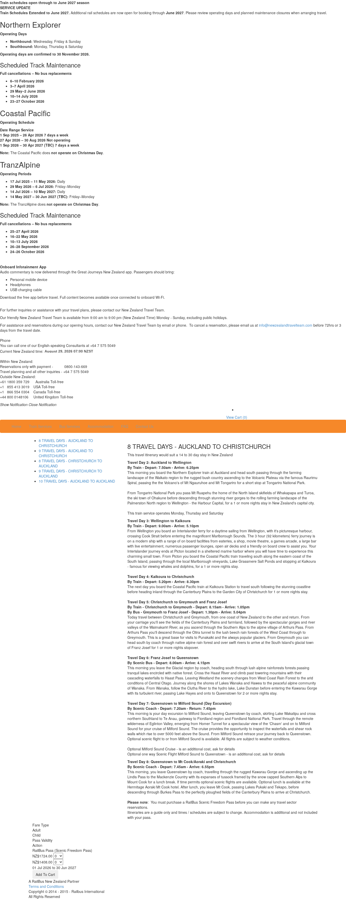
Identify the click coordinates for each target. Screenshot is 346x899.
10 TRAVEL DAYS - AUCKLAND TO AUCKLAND (77, 481)
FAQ (124, 426)
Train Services (40, 426)
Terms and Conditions (46, 886)
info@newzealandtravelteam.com (285, 325)
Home (16, 426)
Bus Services (69, 426)
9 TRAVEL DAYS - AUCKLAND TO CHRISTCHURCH (66, 453)
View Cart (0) (236, 417)
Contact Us (144, 426)
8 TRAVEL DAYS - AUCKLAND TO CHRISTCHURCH (66, 443)
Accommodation (100, 426)
